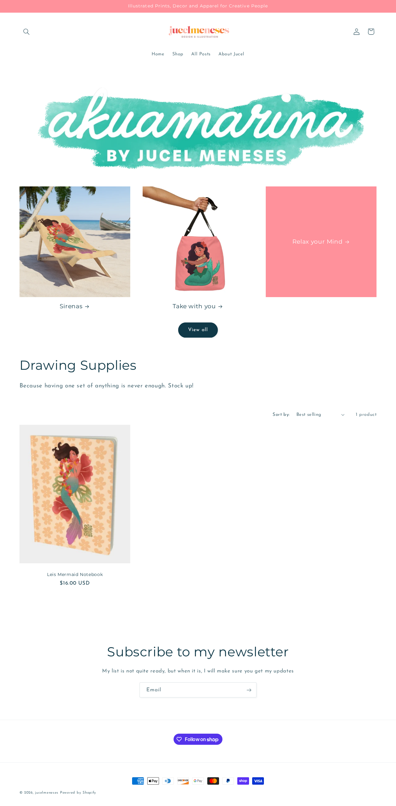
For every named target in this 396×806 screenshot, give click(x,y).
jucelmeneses (46, 793)
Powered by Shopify (78, 793)
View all (198, 329)
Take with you (194, 306)
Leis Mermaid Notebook (75, 574)
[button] (26, 31)
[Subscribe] (249, 689)
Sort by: (281, 414)
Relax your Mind (317, 241)
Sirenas (71, 306)
